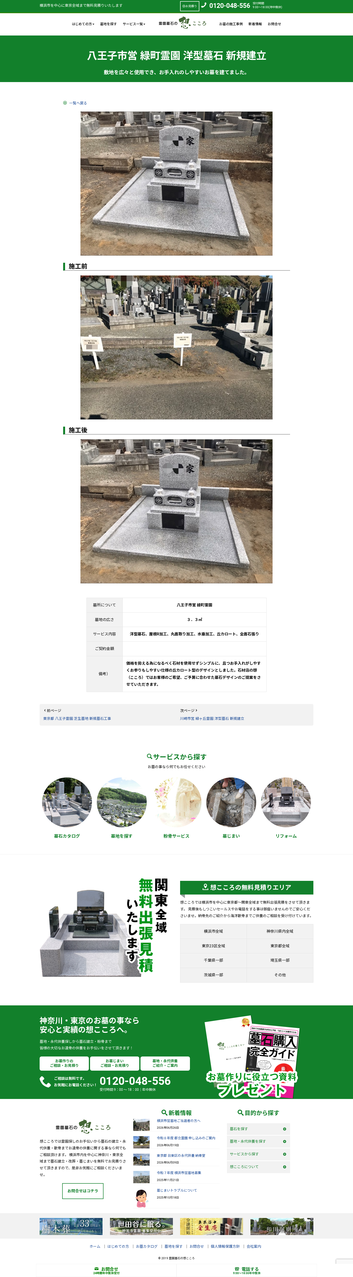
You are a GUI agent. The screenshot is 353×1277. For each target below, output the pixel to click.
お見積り (191, 6)
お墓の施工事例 (231, 24)
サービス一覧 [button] (133, 24)
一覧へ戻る (78, 103)
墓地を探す (108, 24)
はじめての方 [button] (82, 24)
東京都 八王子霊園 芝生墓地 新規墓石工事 (77, 718)
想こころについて (244, 1167)
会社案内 (254, 1246)
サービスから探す (244, 1154)
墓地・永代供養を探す (248, 1141)
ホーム (95, 1246)
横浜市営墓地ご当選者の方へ (179, 1121)
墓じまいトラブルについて (177, 1190)
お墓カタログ (147, 1246)
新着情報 (255, 24)
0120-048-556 (229, 6)
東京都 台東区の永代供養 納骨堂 (181, 1156)
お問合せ (274, 24)
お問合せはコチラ (82, 1191)
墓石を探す (239, 1129)
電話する (250, 1269)
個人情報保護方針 (225, 1246)
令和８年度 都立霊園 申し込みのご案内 (186, 1138)
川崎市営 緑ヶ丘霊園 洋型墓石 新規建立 (212, 718)
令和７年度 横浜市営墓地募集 (179, 1173)
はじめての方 (118, 1246)
